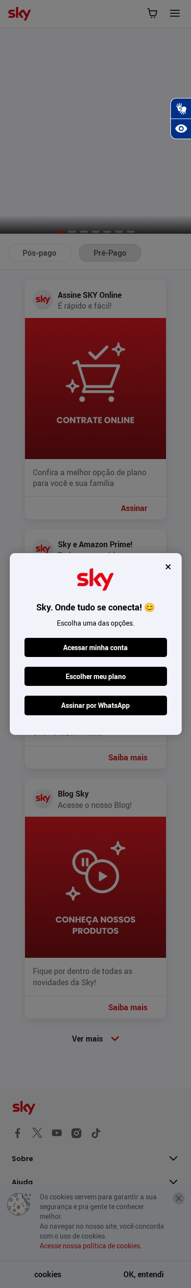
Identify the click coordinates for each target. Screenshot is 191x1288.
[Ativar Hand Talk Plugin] (180, 108)
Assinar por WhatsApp (95, 705)
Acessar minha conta (95, 647)
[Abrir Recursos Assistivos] (180, 129)
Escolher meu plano (96, 676)
